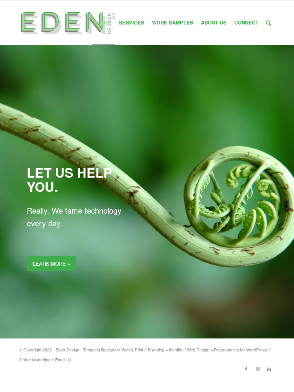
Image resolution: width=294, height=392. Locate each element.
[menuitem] (103, 22)
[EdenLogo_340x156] (67, 22)
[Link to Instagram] (257, 368)
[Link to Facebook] (246, 368)
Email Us (63, 359)
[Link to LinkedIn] (269, 368)
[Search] (268, 22)
